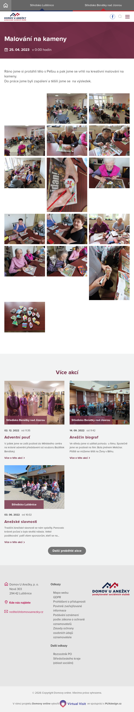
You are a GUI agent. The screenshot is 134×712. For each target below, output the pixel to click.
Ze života (19, 30)
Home (5, 5)
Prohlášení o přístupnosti (69, 601)
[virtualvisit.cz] (73, 703)
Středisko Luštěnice (42, 5)
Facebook (112, 16)
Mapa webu (60, 593)
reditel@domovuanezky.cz (26, 612)
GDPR (57, 597)
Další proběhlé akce (67, 551)
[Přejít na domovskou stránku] (15, 17)
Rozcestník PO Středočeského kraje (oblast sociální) (67, 658)
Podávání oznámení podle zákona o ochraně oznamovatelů (69, 619)
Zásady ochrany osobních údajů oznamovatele (63, 633)
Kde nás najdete (20, 603)
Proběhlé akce (42, 30)
